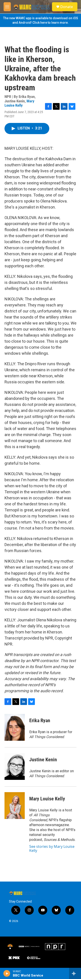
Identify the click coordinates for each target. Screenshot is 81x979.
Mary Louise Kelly (19, 103)
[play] (7, 973)
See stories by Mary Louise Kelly (51, 848)
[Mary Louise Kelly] (14, 805)
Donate (66, 7)
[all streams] (75, 973)
